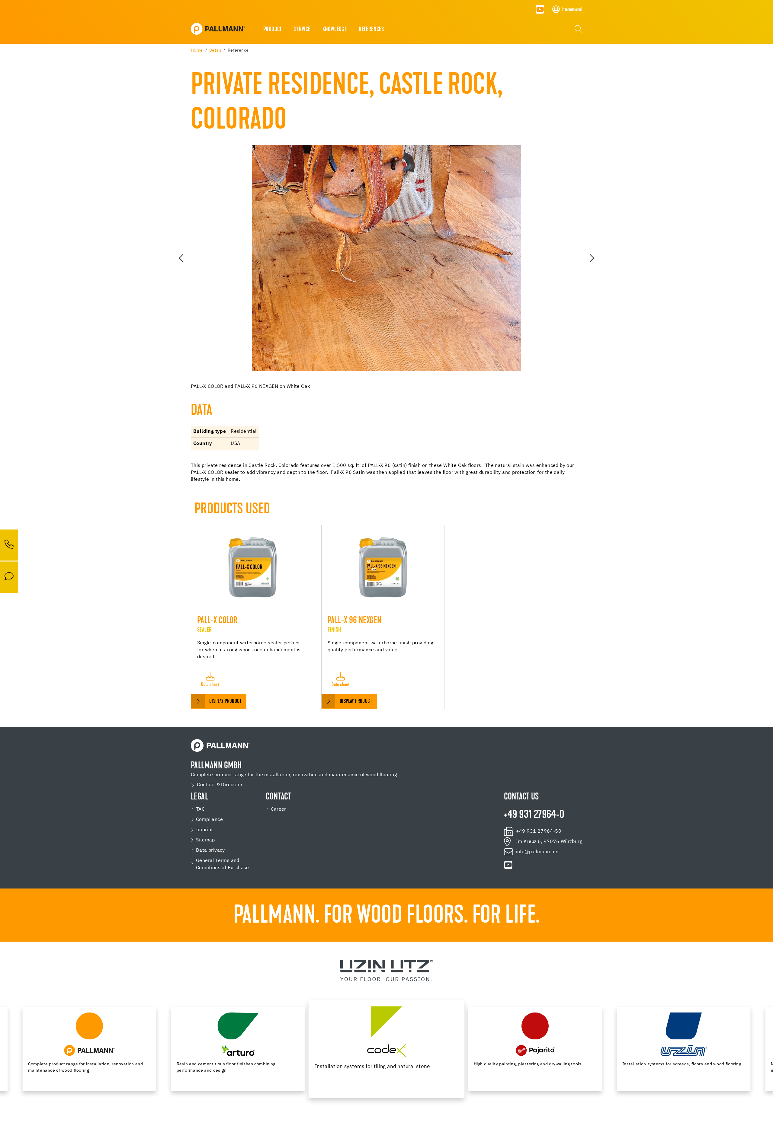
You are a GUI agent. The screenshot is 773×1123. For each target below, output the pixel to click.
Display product (225, 701)
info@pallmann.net (537, 852)
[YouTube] (540, 9)
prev (182, 258)
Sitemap (205, 840)
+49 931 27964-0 (534, 815)
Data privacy (210, 850)
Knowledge (334, 30)
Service (302, 30)
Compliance (209, 819)
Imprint (204, 830)
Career (278, 809)
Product (272, 30)
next (591, 258)
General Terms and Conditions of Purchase (222, 864)
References (371, 30)
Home (197, 50)
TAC (200, 809)
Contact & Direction (219, 785)
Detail (215, 50)
